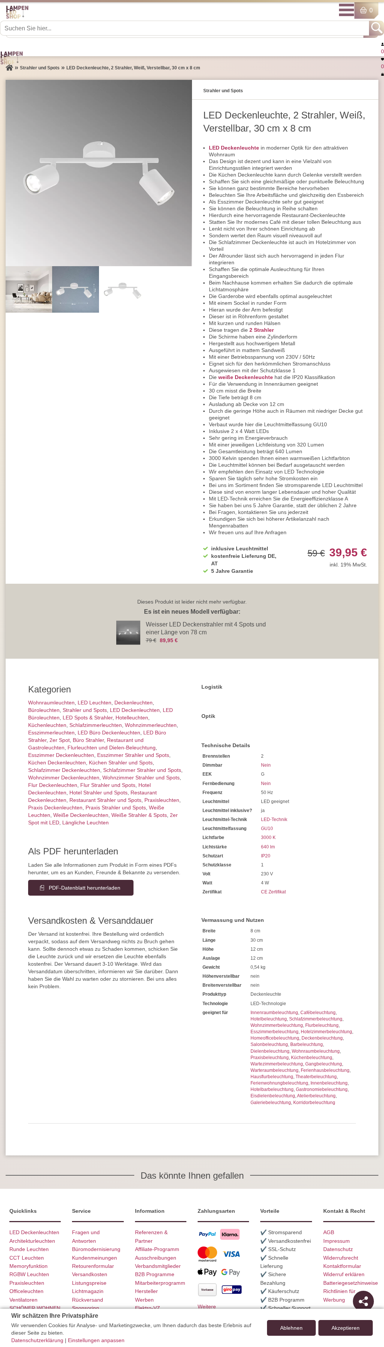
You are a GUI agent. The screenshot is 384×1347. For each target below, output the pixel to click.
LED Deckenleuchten (135, 710)
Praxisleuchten (161, 800)
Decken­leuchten (133, 703)
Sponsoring (85, 1308)
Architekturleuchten (32, 1241)
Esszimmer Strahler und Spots (133, 755)
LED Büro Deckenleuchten (109, 733)
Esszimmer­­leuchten (51, 733)
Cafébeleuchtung (318, 1012)
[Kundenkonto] (382, 44)
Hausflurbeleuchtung (271, 1076)
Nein (266, 765)
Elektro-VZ (147, 1308)
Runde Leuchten (29, 1249)
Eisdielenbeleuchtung (272, 1095)
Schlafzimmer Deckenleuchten (64, 770)
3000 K (268, 837)
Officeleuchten (26, 1291)
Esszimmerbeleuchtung (274, 1031)
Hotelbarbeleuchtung (272, 1089)
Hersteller (146, 1291)
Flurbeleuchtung (322, 1025)
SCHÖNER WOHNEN (34, 1308)
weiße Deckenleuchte (245, 377)
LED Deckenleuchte (234, 148)
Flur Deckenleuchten (52, 785)
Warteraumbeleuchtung (274, 1070)
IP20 (265, 856)
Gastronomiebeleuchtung (322, 1089)
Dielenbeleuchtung (270, 1051)
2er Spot (60, 740)
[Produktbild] (99, 173)
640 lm (268, 847)
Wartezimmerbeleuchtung (276, 1064)
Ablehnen (291, 1328)
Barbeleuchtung (306, 1044)
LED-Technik (274, 819)
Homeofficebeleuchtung (274, 1038)
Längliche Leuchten (85, 823)
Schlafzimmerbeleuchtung (315, 1019)
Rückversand (87, 1300)
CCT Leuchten (26, 1258)
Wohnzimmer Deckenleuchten (63, 778)
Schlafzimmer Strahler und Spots (142, 770)
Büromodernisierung (96, 1249)
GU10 (267, 828)
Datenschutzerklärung (37, 1340)
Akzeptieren (346, 1328)
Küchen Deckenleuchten (57, 763)
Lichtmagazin (88, 1291)
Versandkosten (89, 1274)
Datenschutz (338, 1249)
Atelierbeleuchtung (316, 1095)
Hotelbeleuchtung (268, 1019)
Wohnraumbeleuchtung (316, 1051)
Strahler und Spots (85, 710)
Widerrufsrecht (340, 1258)
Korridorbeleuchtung (314, 1102)
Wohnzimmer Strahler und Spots (141, 778)
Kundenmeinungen (94, 1258)
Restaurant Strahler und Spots (105, 800)
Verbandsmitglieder (158, 1266)
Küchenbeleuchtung (311, 1057)
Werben (144, 1300)
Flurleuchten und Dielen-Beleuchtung (112, 748)
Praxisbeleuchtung (269, 1057)
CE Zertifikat (273, 892)
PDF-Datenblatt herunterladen (84, 888)
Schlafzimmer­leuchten (95, 725)
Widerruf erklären (343, 1274)
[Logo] (17, 17)
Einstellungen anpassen (96, 1340)
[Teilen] (363, 1301)
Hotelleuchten (132, 718)
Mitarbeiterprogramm (160, 1283)
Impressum (336, 1241)
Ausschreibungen (155, 1258)
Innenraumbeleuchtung (274, 1012)
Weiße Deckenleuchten (80, 815)
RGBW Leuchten (29, 1274)
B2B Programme (154, 1274)
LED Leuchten (94, 703)
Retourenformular (93, 1266)
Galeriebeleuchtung (270, 1102)
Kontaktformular (342, 1266)
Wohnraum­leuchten (51, 703)
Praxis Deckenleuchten (55, 808)
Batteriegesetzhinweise (350, 1283)
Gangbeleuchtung (323, 1064)
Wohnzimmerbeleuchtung (276, 1025)
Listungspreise (89, 1283)
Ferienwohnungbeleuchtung (279, 1083)
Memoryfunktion (28, 1266)
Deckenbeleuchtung (322, 1038)
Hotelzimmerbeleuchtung (326, 1031)
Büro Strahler (88, 740)
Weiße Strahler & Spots (139, 815)
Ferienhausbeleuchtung (325, 1070)
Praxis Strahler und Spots (116, 808)
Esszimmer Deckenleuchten (61, 755)
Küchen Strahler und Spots (121, 763)
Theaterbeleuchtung (316, 1076)
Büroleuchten (44, 710)
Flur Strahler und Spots (107, 785)
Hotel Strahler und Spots (98, 793)
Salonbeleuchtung (269, 1044)
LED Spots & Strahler (87, 718)
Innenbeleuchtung (329, 1083)
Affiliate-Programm (157, 1249)
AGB (328, 1232)
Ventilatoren (23, 1300)
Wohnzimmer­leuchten (151, 725)
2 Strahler (261, 330)
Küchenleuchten (47, 725)
